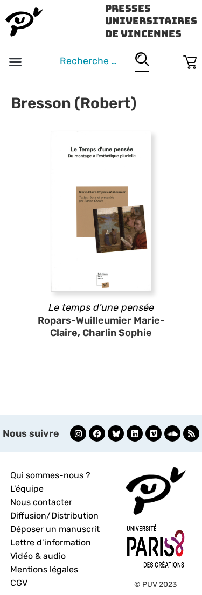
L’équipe (27, 489)
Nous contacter (41, 502)
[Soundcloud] (172, 433)
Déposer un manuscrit (55, 529)
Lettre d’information (50, 542)
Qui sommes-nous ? (50, 475)
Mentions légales (44, 569)
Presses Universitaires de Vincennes (151, 21)
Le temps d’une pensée (101, 307)
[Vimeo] (153, 433)
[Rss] (191, 433)
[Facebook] (97, 433)
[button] (15, 62)
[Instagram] (78, 433)
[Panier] (190, 60)
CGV (18, 583)
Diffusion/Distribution (54, 515)
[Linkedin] (135, 433)
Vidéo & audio (38, 556)
